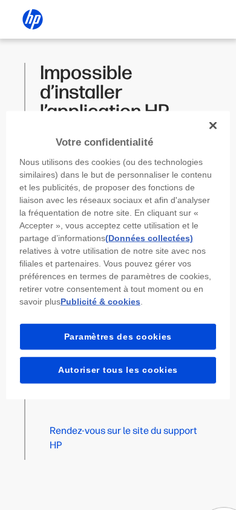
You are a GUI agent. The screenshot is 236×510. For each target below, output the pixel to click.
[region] (118, 255)
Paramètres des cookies (118, 336)
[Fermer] (213, 125)
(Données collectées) (149, 237)
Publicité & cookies (100, 301)
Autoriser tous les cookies (118, 370)
